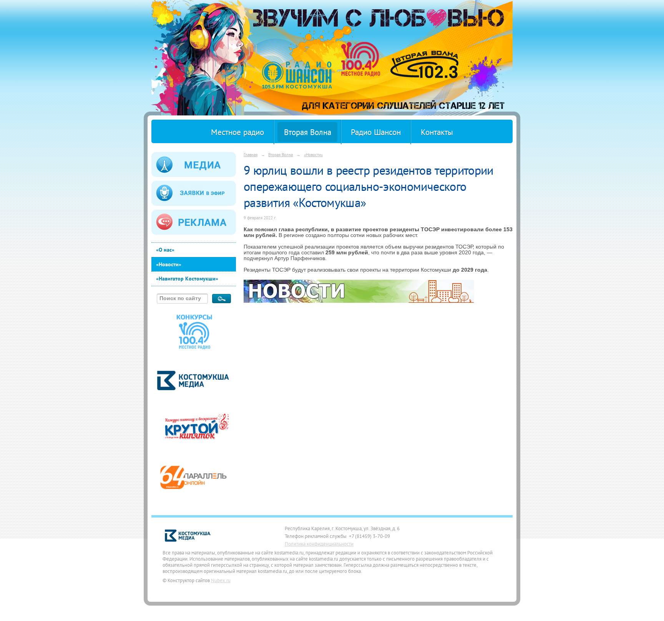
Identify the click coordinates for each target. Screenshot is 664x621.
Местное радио (237, 132)
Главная (250, 154)
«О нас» (165, 249)
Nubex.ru (221, 580)
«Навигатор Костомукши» (187, 278)
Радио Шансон (376, 132)
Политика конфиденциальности (319, 544)
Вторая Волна (307, 132)
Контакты (437, 132)
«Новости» (168, 264)
